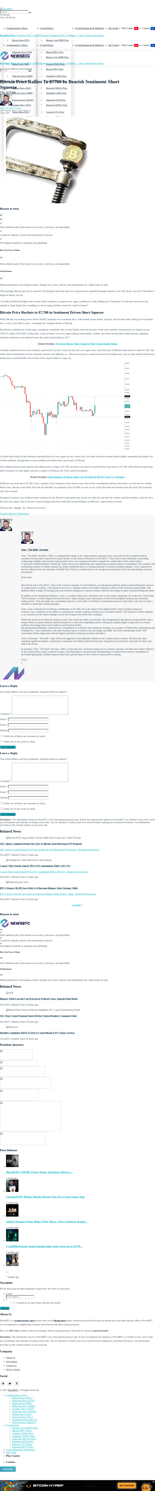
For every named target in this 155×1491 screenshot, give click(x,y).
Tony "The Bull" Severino (10, 108)
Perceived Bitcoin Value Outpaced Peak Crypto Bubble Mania (86, 344)
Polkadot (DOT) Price (22, 1447)
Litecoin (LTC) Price (22, 1444)
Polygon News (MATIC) (24, 1422)
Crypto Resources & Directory (89, 28)
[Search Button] (30, 12)
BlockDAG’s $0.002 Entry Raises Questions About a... (39, 1172)
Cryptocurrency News (16, 28)
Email (3, 725)
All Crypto (113, 28)
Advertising (11, 1361)
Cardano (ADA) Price (22, 1433)
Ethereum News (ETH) (23, 1400)
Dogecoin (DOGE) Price (56, 105)
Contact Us (11, 1365)
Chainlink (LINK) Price (56, 93)
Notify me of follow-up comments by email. (25, 736)
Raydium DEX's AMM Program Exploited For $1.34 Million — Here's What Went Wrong (52, 35)
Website (4, 730)
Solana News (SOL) (22, 1414)
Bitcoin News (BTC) (21, 40)
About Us (10, 1357)
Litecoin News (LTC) (22, 1417)
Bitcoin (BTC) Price (54, 69)
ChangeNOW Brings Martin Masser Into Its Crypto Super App (45, 1196)
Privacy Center (13, 1369)
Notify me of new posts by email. (19, 741)
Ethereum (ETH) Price (56, 117)
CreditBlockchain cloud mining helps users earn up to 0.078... (44, 1246)
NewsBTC (13, 1390)
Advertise (8, 1469)
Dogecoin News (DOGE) (23, 117)
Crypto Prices (46, 28)
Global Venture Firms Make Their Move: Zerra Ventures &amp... (46, 1221)
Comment (5, 714)
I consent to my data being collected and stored (38, 1302)
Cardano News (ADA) (21, 105)
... (7, 1271)
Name (4, 719)
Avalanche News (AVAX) (24, 1419)
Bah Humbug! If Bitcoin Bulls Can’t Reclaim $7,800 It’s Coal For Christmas (86, 477)
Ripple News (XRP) (22, 1403)
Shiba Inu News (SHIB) (22, 93)
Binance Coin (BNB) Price (57, 40)
